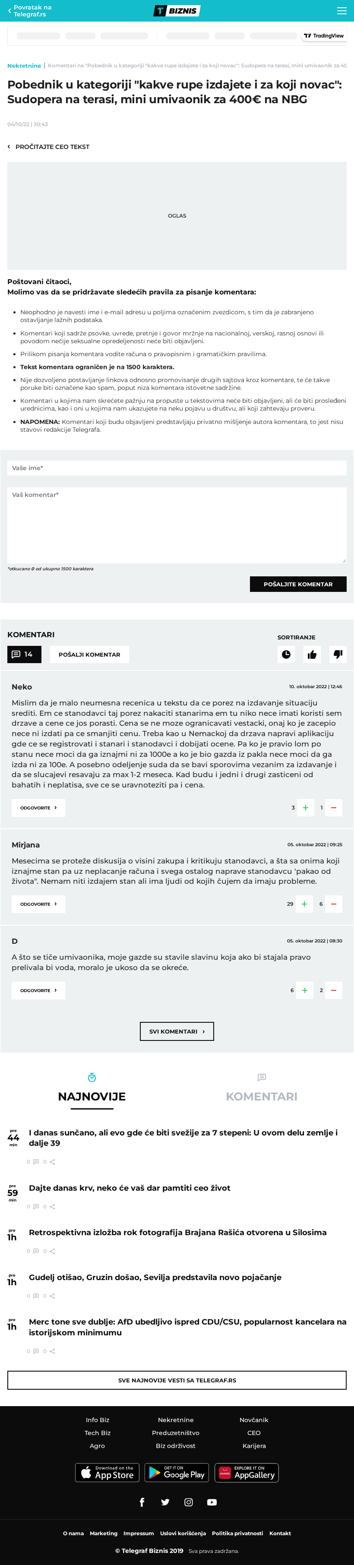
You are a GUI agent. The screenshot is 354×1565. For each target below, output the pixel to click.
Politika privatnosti (237, 1533)
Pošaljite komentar (298, 584)
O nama (73, 1533)
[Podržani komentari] (312, 654)
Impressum (138, 1533)
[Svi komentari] (286, 654)
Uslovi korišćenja (183, 1533)
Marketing (103, 1533)
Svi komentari (177, 1031)
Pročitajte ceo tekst (48, 146)
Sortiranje (297, 637)
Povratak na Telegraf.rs (33, 11)
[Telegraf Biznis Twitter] (165, 1502)
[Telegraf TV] (212, 1502)
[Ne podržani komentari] (338, 654)
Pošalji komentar (89, 654)
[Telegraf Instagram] (188, 1502)
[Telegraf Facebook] (142, 1502)
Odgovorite (38, 807)
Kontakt (280, 1533)
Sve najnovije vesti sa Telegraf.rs (177, 1380)
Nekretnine (24, 65)
